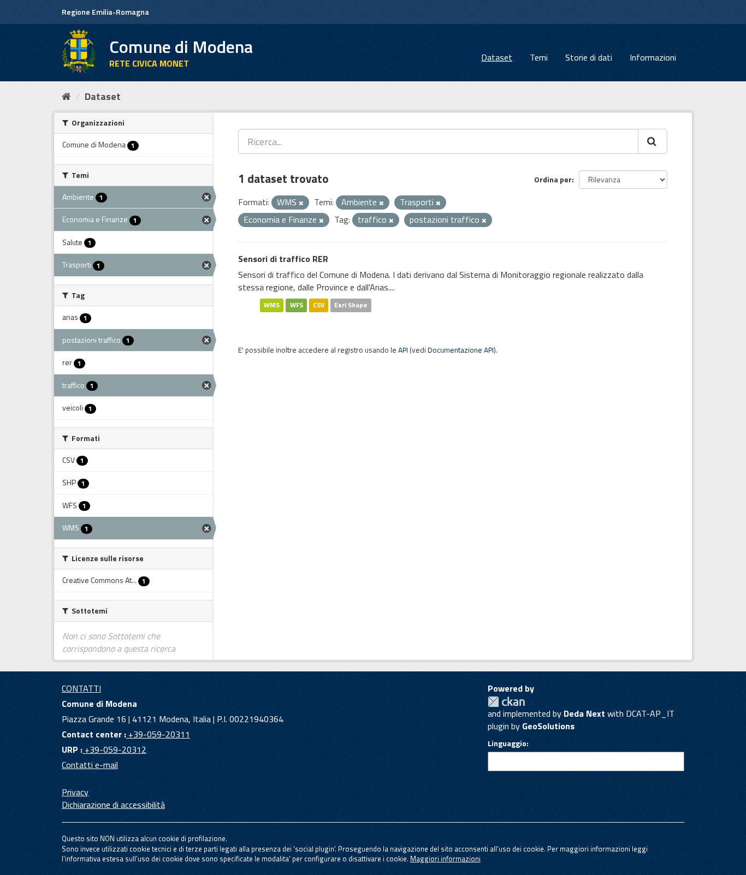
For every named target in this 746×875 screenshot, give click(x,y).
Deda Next (584, 713)
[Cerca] (652, 141)
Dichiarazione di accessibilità (113, 804)
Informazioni (653, 57)
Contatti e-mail (90, 764)
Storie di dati (588, 57)
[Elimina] (301, 203)
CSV (318, 305)
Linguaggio (507, 743)
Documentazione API (461, 349)
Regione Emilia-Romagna (105, 11)
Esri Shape (350, 305)
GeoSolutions (548, 726)
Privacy (75, 792)
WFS (296, 305)
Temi (539, 57)
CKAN (506, 701)
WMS (272, 305)
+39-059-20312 (114, 749)
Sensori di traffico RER (283, 258)
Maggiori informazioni (445, 858)
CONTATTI (81, 688)
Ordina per (553, 179)
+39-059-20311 (158, 734)
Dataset (496, 57)
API (403, 349)
